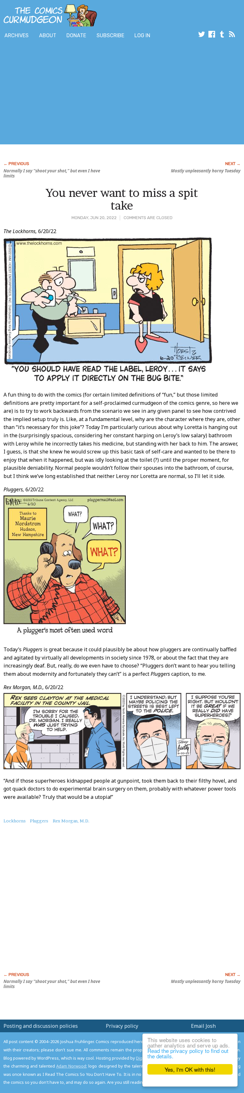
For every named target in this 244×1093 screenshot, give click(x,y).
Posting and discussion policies (40, 1025)
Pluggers (39, 820)
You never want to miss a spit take (122, 199)
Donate (76, 35)
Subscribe (110, 35)
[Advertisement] (74, 93)
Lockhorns (14, 820)
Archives (16, 35)
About (47, 35)
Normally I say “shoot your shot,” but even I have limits (51, 173)
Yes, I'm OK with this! (190, 1069)
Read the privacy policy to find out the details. (187, 1053)
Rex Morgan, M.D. (71, 820)
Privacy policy (122, 1025)
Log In (142, 35)
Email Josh (203, 1025)
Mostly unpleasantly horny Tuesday (206, 171)
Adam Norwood (71, 1066)
